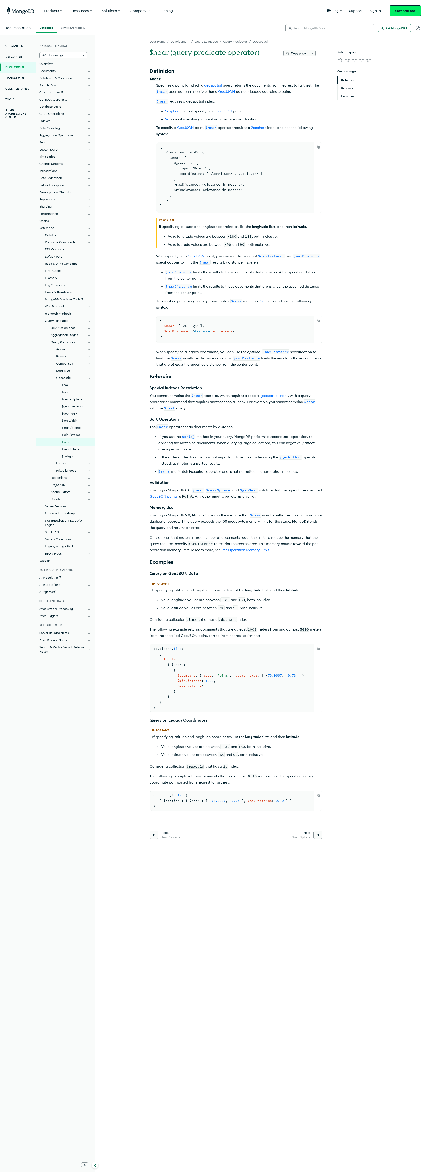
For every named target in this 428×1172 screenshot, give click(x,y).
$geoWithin (69, 420)
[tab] (46, 27)
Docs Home (158, 41)
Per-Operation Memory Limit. (246, 550)
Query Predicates (235, 41)
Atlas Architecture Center (15, 113)
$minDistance (71, 435)
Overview (46, 64)
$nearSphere (71, 449)
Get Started (405, 10)
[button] (334, 10)
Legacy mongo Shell (59, 546)
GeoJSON (226, 91)
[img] (340, 60)
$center (67, 392)
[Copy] (318, 147)
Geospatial (260, 41)
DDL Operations (56, 249)
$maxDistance (72, 427)
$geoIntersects (72, 406)
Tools (9, 99)
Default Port (53, 256)
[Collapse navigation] (95, 1165)
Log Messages (55, 285)
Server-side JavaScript (60, 513)
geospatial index (274, 395)
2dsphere (173, 111)
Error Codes (53, 270)
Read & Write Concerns (61, 263)
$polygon (68, 456)
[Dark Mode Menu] (418, 28)
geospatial (213, 85)
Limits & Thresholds (58, 292)
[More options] (312, 53)
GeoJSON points (163, 496)
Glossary (51, 278)
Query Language (206, 41)
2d (167, 119)
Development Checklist (55, 192)
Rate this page (347, 52)
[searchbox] (329, 28)
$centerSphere (72, 399)
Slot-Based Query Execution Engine (64, 523)
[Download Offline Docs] (84, 1164)
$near (66, 442)
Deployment (14, 56)
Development (180, 41)
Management (15, 78)
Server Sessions (55, 506)
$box (65, 385)
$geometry (69, 413)
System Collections (58, 539)
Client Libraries (17, 88)
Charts (44, 221)
